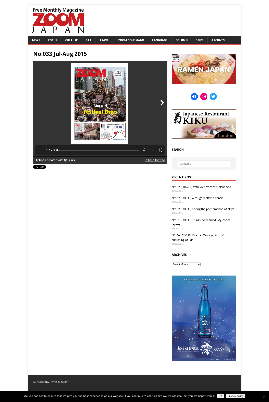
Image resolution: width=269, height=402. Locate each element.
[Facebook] (194, 96)
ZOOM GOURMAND (131, 40)
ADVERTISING (41, 382)
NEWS (36, 40)
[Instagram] (203, 96)
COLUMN (181, 40)
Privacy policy (59, 382)
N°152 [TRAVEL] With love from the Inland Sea (201, 187)
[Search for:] (204, 163)
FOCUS (52, 40)
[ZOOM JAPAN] (57, 34)
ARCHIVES (218, 40)
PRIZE (199, 40)
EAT (88, 40)
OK (220, 396)
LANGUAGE (159, 40)
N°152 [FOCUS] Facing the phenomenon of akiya (203, 209)
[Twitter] (213, 96)
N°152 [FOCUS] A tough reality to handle (198, 198)
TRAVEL (104, 40)
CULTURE (71, 40)
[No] (264, 396)
